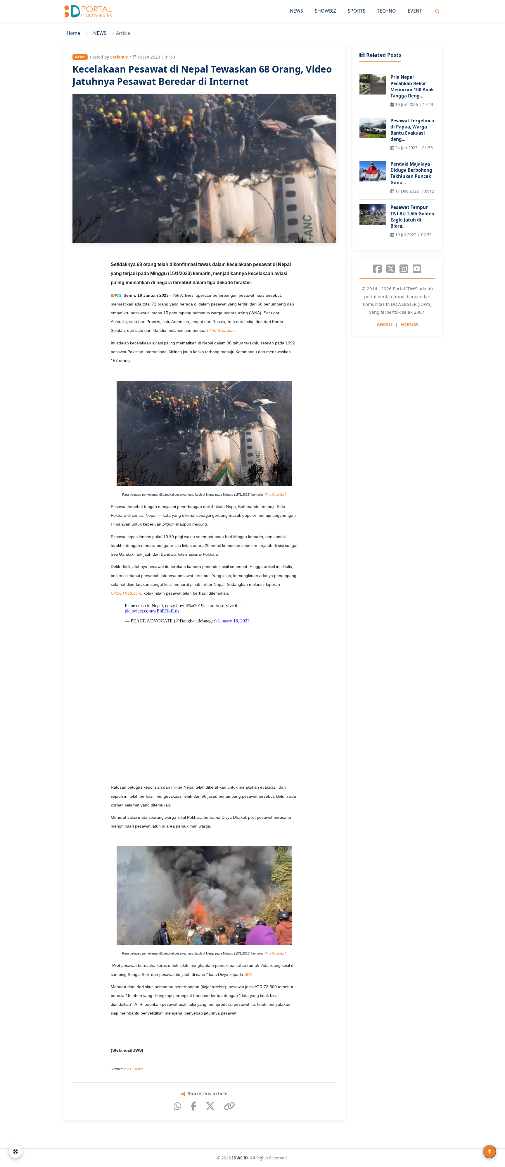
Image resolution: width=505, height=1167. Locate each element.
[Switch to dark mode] (15, 1151)
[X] (210, 1106)
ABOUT (385, 324)
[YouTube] (417, 269)
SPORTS (356, 11)
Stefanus (119, 57)
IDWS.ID (240, 1158)
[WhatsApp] (177, 1106)
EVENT (415, 11)
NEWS (296, 11)
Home (73, 33)
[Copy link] (229, 1106)
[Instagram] (403, 269)
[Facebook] (193, 1106)
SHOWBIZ (325, 11)
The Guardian (275, 494)
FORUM (409, 324)
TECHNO (386, 11)
